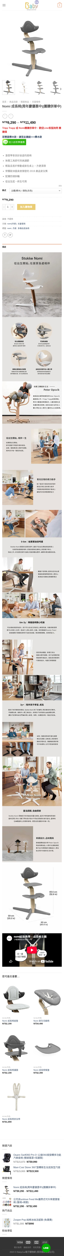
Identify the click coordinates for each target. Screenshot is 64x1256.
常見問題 (36, 1247)
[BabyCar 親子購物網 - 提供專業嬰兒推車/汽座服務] (32, 5)
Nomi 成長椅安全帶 (11, 1119)
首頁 (4, 102)
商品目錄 (13, 102)
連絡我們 (27, 1247)
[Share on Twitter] (10, 235)
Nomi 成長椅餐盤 (41, 1070)
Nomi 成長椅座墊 (10, 1021)
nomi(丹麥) (12, 224)
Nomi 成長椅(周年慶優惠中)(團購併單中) (34, 1187)
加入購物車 (26, 207)
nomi (9, 228)
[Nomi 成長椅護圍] (16, 1047)
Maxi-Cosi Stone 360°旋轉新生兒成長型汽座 (36, 1167)
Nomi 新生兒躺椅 (41, 1021)
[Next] (57, 48)
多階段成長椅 (23, 228)
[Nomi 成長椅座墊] (16, 998)
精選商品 (25, 102)
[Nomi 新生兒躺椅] (47, 998)
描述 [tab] (4, 247)
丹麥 (15, 228)
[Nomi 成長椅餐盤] (47, 1047)
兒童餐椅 (36, 102)
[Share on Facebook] (5, 235)
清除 (60, 186)
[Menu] (4, 5)
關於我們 (17, 1247)
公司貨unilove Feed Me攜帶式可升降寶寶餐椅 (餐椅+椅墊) (36, 1201)
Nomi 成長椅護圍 (10, 1070)
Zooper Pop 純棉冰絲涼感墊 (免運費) (32, 1220)
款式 (4, 190)
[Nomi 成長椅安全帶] (16, 1097)
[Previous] (7, 48)
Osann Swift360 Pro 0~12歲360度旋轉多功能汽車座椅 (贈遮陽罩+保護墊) (37, 1156)
